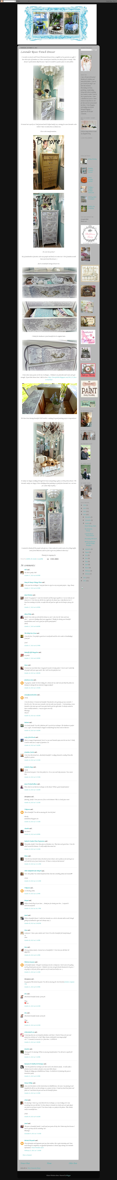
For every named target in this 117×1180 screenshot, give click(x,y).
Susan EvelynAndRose (30, 784)
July (86, 555)
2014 (84, 511)
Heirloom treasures (29, 962)
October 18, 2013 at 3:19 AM (32, 688)
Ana (25, 994)
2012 (84, 578)
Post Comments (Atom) (34, 1168)
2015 (84, 508)
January (87, 574)
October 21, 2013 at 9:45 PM (32, 987)
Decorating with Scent (91, 539)
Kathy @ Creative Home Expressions (34, 841)
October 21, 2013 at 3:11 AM (32, 972)
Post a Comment (27, 1155)
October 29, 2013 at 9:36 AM (32, 1117)
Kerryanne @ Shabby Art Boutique (33, 1064)
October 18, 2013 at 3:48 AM (32, 716)
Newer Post (25, 1163)
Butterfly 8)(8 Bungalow (31, 652)
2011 (84, 581)
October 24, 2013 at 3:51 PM (32, 1093)
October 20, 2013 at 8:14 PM (32, 955)
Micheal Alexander (29, 1140)
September (88, 549)
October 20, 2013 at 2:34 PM (32, 940)
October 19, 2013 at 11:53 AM (32, 881)
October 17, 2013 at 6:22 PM (32, 588)
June (25, 947)
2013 (84, 514)
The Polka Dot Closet (30, 633)
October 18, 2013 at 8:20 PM (32, 834)
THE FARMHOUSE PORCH (32, 871)
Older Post (73, 1163)
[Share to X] (54, 559)
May (86, 561)
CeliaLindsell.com (29, 1032)
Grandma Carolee (29, 752)
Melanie (26, 722)
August (87, 552)
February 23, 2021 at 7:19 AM (32, 1150)
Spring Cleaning (92, 159)
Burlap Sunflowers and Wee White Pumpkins (90, 543)
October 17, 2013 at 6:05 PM (32, 575)
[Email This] (51, 559)
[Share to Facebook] (56, 559)
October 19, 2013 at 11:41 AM (32, 864)
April (86, 564)
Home (49, 1163)
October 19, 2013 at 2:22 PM (32, 894)
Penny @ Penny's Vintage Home (33, 582)
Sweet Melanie (28, 595)
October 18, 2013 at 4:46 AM (32, 730)
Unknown (27, 809)
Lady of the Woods (29, 737)
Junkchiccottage (28, 767)
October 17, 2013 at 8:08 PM (32, 626)
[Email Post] (47, 559)
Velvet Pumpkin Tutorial (90, 179)
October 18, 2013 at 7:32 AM (32, 802)
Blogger (68, 1175)
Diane (26, 856)
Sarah (25, 915)
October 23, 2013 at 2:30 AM (32, 1042)
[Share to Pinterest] (58, 559)
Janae (26, 665)
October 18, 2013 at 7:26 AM (32, 790)
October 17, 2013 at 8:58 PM (32, 658)
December (88, 517)
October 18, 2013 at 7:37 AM (32, 822)
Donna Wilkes (28, 1083)
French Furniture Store (37, 1147)
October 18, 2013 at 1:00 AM (32, 673)
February (87, 571)
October (87, 523)
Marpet (26, 900)
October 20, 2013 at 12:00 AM (32, 923)
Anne (25, 930)
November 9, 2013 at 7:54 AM (32, 1133)
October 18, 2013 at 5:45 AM (32, 760)
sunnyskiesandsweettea (30, 695)
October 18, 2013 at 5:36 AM (32, 745)
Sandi (25, 1123)
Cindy (25, 1100)
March (87, 568)
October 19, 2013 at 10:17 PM (32, 908)
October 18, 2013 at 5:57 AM (32, 777)
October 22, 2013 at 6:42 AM (32, 1006)
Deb (25, 570)
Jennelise (26, 1049)
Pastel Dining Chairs (90, 526)
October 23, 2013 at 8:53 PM (32, 1076)
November (88, 520)
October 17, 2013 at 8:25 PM (32, 645)
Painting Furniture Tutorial (90, 170)
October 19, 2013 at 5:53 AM (32, 849)
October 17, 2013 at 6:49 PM (32, 607)
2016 (84, 505)
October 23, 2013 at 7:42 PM (32, 1057)
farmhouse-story (28, 680)
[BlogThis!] (53, 559)
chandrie (26, 828)
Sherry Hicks (27, 614)
